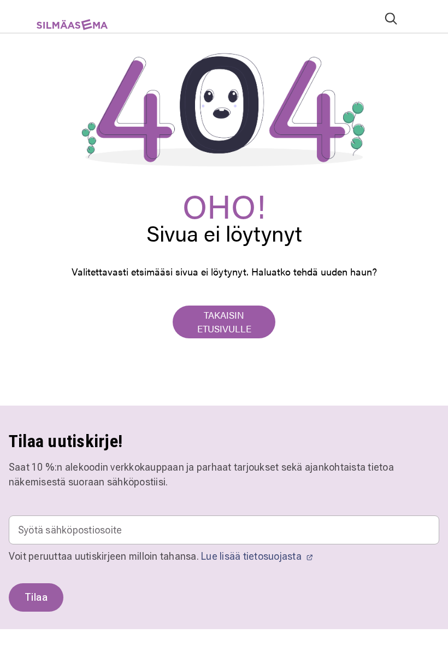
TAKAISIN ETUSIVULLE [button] (224, 321)
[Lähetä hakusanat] (390, 18)
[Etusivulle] (67, 28)
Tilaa (36, 597)
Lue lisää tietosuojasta (252, 556)
